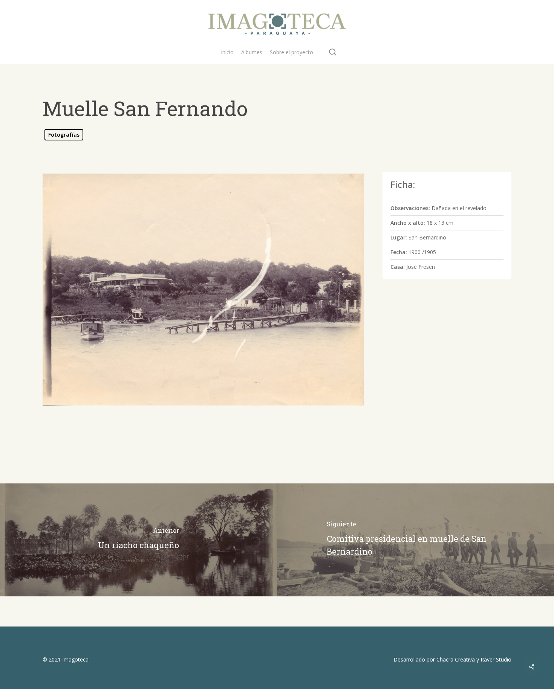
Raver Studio (496, 659)
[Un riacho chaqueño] (138, 539)
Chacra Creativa (455, 659)
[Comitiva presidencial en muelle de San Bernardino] (415, 539)
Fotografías (64, 134)
